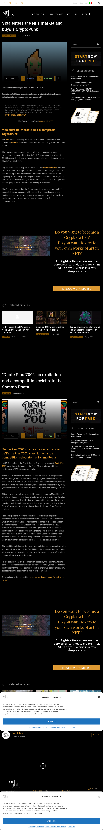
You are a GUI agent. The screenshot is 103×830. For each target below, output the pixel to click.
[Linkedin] (16, 3)
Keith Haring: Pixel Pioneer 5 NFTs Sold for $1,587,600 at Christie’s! (85, 98)
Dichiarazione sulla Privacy (55, 827)
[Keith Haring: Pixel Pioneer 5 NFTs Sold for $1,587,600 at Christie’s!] (17, 317)
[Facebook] (4, 3)
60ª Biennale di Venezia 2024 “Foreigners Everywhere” (82, 83)
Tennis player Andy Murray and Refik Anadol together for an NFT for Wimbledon (85, 329)
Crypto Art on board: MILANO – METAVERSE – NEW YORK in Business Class (85, 91)
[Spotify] (22, 3)
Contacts (71, 827)
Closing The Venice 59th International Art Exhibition (85, 77)
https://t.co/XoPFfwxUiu (15, 115)
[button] (99, 796)
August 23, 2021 (46, 121)
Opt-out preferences (36, 827)
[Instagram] (10, 3)
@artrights (17, 733)
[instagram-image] (10, 749)
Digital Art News (9, 36)
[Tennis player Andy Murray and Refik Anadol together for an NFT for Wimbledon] (85, 317)
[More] (58, 78)
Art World (6, 337)
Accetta (51, 821)
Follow (96, 735)
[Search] (98, 45)
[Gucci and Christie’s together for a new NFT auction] (51, 317)
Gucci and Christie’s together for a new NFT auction (50, 328)
